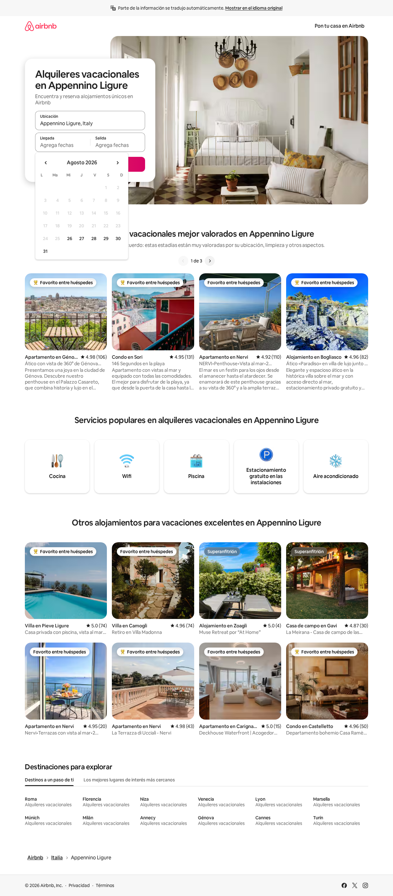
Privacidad (79, 885)
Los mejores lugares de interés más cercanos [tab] (129, 780)
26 (69, 238)
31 (45, 251)
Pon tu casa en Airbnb (339, 26)
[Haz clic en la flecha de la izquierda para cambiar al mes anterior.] (46, 163)
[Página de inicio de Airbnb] (41, 26)
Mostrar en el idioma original (253, 8)
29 (105, 238)
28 (93, 238)
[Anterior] (183, 261)
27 (81, 238)
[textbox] (62, 145)
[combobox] (90, 123)
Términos (105, 885)
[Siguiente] (210, 261)
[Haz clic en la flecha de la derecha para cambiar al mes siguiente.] (117, 163)
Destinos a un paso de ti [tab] (49, 780)
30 (118, 238)
